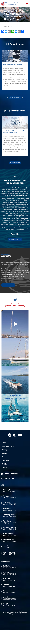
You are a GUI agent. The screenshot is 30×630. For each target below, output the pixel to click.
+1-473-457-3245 (9, 574)
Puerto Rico (7, 578)
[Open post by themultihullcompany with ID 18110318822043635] (15, 380)
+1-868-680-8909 (9, 593)
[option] (15, 70)
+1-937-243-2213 (9, 510)
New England (7, 490)
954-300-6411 (8, 548)
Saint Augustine (9, 515)
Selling (4, 453)
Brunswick (7, 508)
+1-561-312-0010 (9, 529)
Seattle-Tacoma (9, 552)
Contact (5, 467)
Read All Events (16, 162)
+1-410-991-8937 (9, 498)
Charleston (7, 502)
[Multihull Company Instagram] (14, 435)
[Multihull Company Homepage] (9, 4)
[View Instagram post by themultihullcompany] (26, 336)
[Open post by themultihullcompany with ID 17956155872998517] (15, 408)
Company (5, 460)
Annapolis (6, 496)
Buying (4, 450)
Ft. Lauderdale (8, 533)
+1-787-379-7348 (9, 580)
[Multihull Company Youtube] (20, 435)
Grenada (6, 572)
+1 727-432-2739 (9, 541)
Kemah (5, 546)
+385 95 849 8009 (9, 599)
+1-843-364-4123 (9, 504)
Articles (4, 464)
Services (5, 457)
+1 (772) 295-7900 (9, 523)
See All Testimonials (14, 239)
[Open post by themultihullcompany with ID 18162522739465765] (15, 352)
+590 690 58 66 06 (9, 568)
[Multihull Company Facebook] (10, 435)
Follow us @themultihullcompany (15, 304)
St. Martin (6, 566)
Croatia (5, 597)
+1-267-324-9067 (9, 492)
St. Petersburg (8, 540)
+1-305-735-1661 (9, 586)
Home (4, 443)
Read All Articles (16, 98)
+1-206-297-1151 (9, 554)
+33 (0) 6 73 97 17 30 (10, 605)
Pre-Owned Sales (8, 446)
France (5, 603)
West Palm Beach (9, 527)
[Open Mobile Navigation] (27, 3)
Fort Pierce (7, 521)
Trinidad (6, 591)
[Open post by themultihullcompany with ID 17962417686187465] (15, 324)
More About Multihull (7, 285)
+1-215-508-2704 (9, 535)
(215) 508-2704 (8, 479)
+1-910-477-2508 (9, 516)
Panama (6, 585)
